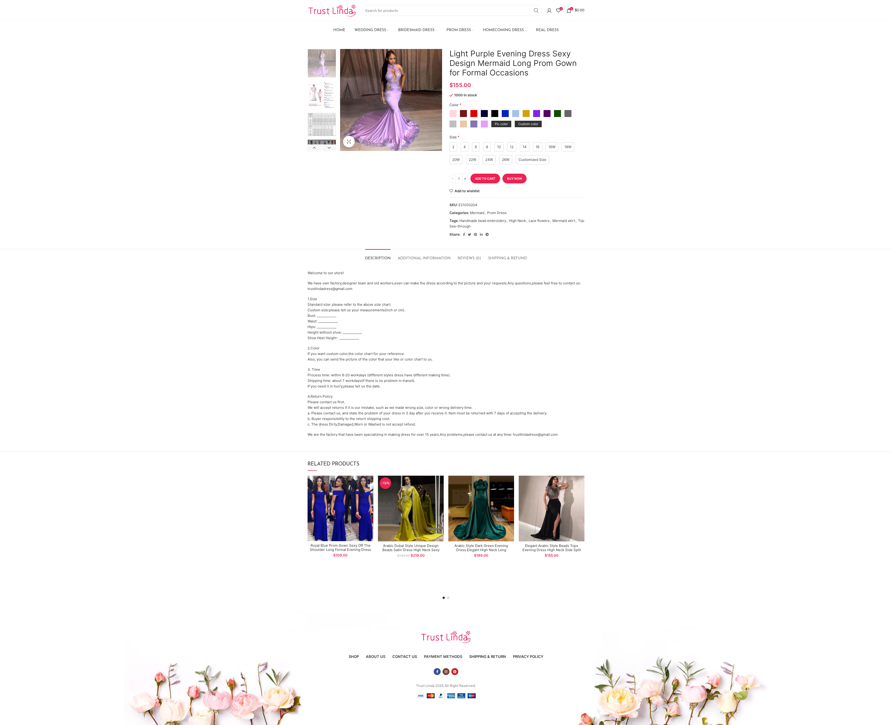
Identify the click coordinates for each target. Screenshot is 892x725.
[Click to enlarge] (349, 141)
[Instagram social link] (446, 671)
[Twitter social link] (469, 234)
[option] (322, 63)
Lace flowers (539, 220)
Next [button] (329, 147)
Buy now (514, 178)
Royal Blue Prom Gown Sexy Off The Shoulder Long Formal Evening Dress (340, 547)
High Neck (517, 220)
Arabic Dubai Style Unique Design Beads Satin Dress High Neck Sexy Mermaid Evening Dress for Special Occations (411, 551)
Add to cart (485, 178)
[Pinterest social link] (475, 234)
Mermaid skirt (563, 220)
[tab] (378, 256)
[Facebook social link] (464, 234)
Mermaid (477, 213)
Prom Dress (497, 213)
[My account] (549, 10)
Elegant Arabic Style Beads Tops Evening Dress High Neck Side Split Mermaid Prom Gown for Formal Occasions (551, 551)
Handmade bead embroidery (482, 220)
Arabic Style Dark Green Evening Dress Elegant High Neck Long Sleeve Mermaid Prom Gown (481, 549)
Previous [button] (314, 147)
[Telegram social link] (487, 234)
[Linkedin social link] (481, 234)
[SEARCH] (536, 10)
